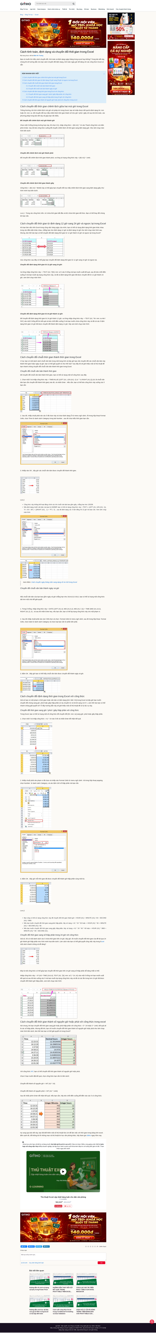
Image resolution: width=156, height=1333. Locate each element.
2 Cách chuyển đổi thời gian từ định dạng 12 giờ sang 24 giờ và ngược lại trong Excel (50, 80)
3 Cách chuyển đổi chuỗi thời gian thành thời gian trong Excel (42, 83)
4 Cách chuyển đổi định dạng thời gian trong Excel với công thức (43, 91)
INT (31, 1071)
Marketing (101, 9)
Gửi (101, 1262)
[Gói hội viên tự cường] (122, 68)
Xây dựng (79, 9)
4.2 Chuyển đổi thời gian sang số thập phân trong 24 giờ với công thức (48, 97)
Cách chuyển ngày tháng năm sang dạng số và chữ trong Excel (54, 582)
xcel (102, 941)
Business (93, 9)
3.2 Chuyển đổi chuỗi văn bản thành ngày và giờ (41, 88)
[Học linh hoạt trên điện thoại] (122, 26)
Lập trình (32, 9)
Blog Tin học (24, 9)
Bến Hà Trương (38, 55)
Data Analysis (41, 9)
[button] (104, 74)
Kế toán (86, 9)
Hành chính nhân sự (54, 9)
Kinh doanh (110, 9)
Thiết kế (64, 9)
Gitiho (89, 1135)
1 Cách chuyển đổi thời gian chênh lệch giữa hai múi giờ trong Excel (44, 77)
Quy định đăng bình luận (36, 1262)
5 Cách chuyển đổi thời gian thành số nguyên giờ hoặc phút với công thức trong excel (49, 100)
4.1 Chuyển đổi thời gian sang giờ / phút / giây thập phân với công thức (49, 94)
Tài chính (72, 9)
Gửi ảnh (24, 1262)
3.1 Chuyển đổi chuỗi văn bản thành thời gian (40, 86)
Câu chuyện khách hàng (123, 9)
